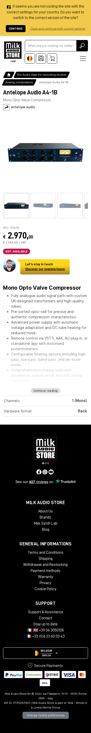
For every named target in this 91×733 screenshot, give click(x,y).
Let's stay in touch (45, 267)
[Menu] (83, 58)
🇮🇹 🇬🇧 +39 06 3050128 (45, 630)
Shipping (46, 559)
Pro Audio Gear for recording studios (41, 74)
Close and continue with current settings (57, 28)
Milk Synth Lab (45, 523)
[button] (45, 653)
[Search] (82, 45)
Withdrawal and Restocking (45, 565)
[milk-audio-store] (13, 51)
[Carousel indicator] (16, 205)
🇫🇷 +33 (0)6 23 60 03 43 (45, 636)
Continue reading (45, 390)
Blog (45, 529)
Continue (15, 28)
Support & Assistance (45, 612)
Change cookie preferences (45, 715)
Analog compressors (19, 82)
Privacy (45, 583)
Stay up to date (45, 624)
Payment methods (45, 571)
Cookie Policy (45, 589)
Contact (45, 618)
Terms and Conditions (45, 552)
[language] (30, 58)
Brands (45, 517)
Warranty (45, 577)
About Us (45, 511)
